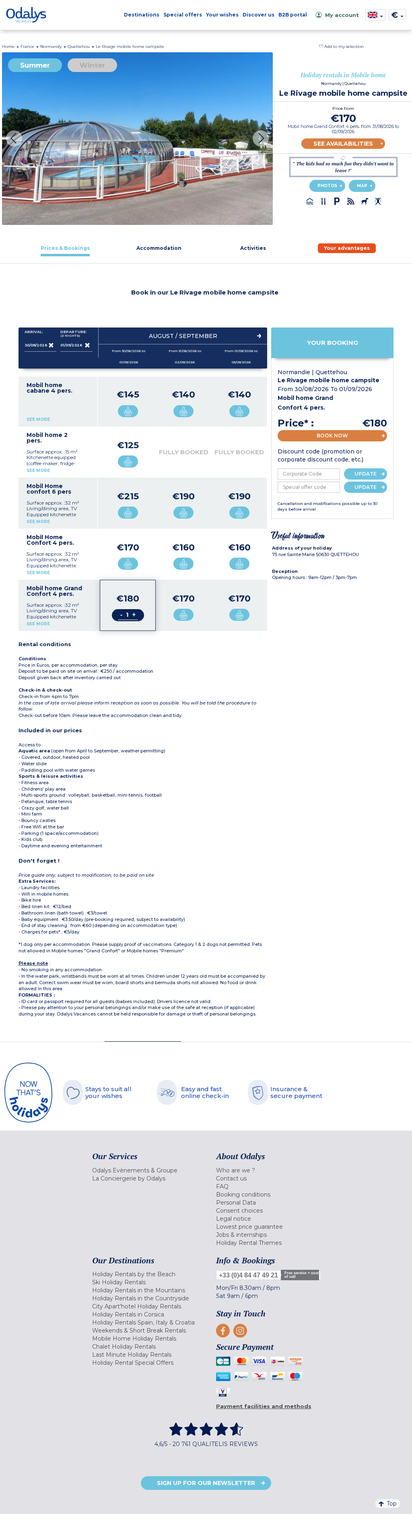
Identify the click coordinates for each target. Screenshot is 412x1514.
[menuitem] (148, 1170)
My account (342, 15)
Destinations (141, 15)
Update (365, 474)
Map (362, 185)
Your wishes (222, 15)
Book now (332, 436)
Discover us (258, 15)
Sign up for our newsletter (206, 1483)
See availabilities (343, 143)
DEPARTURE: (73, 334)
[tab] (65, 248)
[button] (341, 46)
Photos (327, 185)
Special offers (182, 15)
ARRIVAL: (34, 332)
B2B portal (292, 15)
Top (392, 1503)
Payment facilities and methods (263, 1406)
